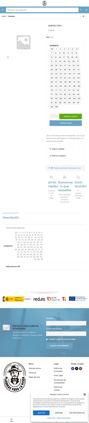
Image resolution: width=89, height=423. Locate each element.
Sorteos (11, 16)
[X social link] (76, 368)
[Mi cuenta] (86, 10)
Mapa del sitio (34, 377)
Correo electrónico (54, 329)
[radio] (52, 49)
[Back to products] (83, 16)
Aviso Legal (58, 375)
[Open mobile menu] (3, 10)
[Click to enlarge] (7, 57)
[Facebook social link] (72, 368)
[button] (85, 394)
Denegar (59, 413)
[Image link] (15, 377)
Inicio (4, 16)
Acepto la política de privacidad (62, 339)
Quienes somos (35, 368)
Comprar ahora (66, 123)
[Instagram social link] (80, 368)
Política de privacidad (63, 418)
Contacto (32, 373)
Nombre (49, 318)
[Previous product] (81, 16)
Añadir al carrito (70, 116)
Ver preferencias (77, 413)
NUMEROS (54, 45)
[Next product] (86, 16)
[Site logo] (45, 3)
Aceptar (41, 413)
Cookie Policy (51, 418)
